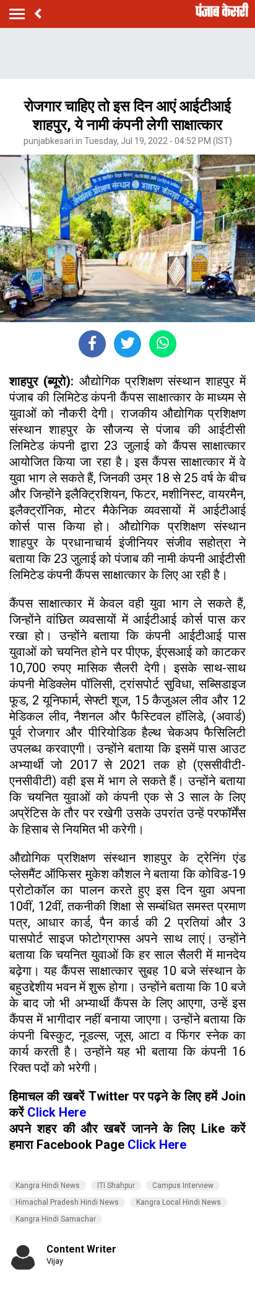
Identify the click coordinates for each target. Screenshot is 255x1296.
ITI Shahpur (116, 1185)
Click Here (56, 1112)
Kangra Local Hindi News (178, 1202)
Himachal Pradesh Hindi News (67, 1202)
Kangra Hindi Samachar (55, 1219)
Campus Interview (183, 1185)
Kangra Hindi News (47, 1185)
